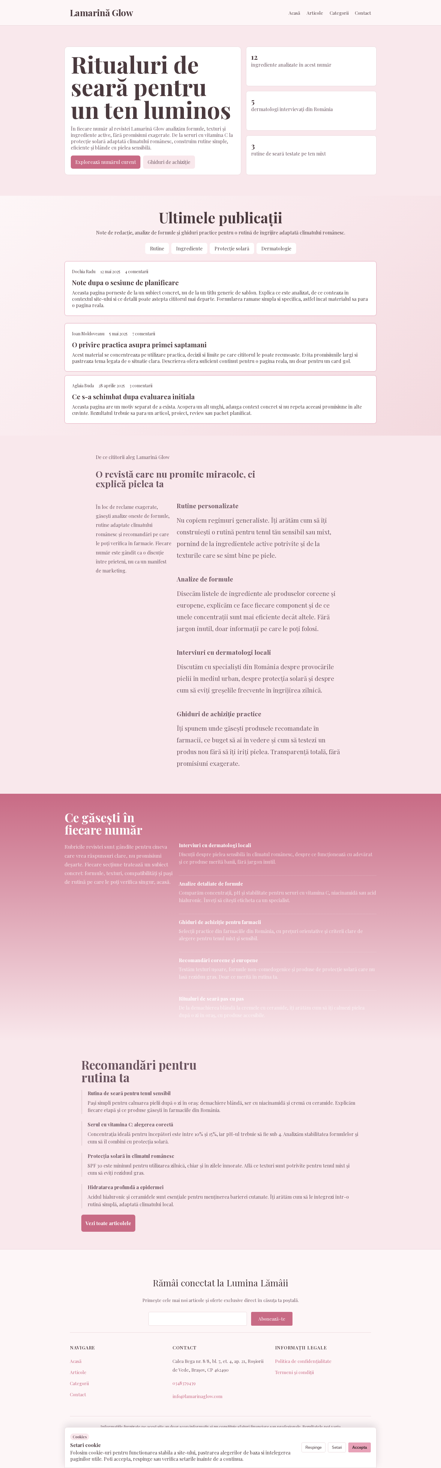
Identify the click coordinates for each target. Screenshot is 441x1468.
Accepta (359, 1447)
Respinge (313, 1447)
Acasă (294, 13)
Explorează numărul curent (105, 162)
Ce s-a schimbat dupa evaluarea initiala (133, 396)
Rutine (157, 248)
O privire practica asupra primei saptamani (139, 344)
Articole (315, 13)
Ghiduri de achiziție (169, 162)
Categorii (339, 13)
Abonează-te (271, 1319)
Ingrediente (189, 248)
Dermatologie (276, 248)
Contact (363, 13)
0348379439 (184, 1383)
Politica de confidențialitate (303, 1361)
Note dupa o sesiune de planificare (125, 282)
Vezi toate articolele (108, 1223)
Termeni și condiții (294, 1372)
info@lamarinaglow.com (197, 1396)
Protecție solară (231, 248)
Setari (337, 1447)
